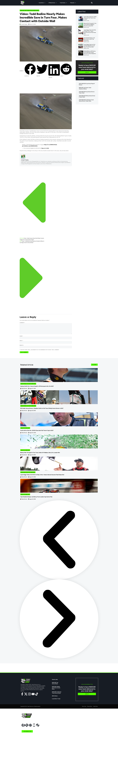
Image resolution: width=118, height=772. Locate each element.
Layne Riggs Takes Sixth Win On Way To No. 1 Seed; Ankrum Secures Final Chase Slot (90, 31)
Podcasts (72, 2)
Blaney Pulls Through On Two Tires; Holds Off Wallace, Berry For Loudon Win (90, 24)
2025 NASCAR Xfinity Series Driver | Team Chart (87, 96)
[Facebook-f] (22, 694)
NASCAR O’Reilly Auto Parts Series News (56, 688)
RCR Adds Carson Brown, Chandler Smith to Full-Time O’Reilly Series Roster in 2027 (41, 408)
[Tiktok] (36, 694)
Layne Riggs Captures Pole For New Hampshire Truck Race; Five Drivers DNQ (89, 45)
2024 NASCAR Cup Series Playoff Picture (87, 84)
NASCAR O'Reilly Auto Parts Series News (28, 383)
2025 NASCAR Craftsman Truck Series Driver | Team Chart (86, 100)
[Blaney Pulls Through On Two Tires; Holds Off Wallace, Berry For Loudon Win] (81, 25)
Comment (22, 322)
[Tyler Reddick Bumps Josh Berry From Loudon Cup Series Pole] (81, 40)
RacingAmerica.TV (26, 760)
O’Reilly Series (51, 2)
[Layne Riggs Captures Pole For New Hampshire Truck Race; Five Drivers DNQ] (81, 46)
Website (21, 345)
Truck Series (62, 2)
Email (21, 340)
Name (21, 336)
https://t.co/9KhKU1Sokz (50, 144)
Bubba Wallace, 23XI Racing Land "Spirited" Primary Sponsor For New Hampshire (90, 52)
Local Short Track (56, 698)
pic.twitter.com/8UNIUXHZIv (30, 146)
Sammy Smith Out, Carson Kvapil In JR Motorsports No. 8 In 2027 (37, 386)
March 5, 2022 (45, 148)
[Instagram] (29, 694)
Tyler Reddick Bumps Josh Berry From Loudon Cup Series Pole (89, 39)
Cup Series (41, 2)
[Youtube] (33, 694)
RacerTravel (24, 765)
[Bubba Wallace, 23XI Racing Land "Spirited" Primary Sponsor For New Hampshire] (81, 53)
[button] (92, 3)
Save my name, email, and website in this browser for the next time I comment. (40, 349)
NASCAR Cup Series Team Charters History (85, 88)
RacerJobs (24, 763)
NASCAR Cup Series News (25, 450)
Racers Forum (25, 768)
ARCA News (55, 695)
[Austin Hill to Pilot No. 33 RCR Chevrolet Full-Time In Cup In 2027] (81, 19)
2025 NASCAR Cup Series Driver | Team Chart (86, 92)
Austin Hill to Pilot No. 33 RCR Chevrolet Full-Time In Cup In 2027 (90, 18)
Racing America (25, 757)
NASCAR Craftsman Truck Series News (29, 10)
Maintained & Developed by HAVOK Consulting (61, 706)
